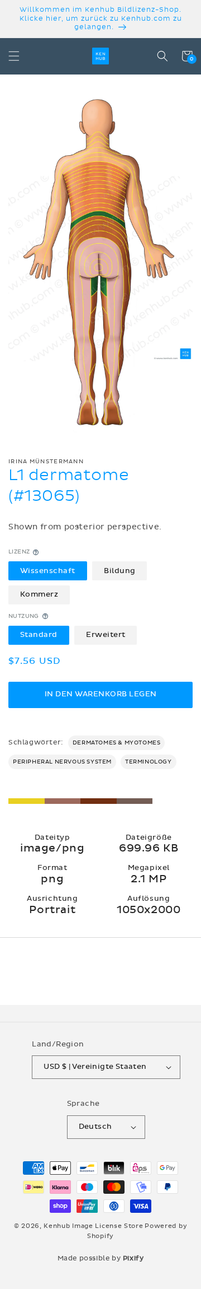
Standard (39, 634)
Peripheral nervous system (62, 761)
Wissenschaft (47, 570)
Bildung (120, 570)
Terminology (148, 761)
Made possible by (101, 1258)
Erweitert (106, 634)
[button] (14, 56)
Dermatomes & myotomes (117, 742)
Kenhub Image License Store (93, 1226)
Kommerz (39, 594)
